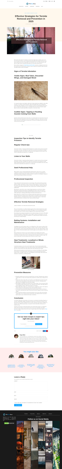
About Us (38, 413)
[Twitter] (45, 1)
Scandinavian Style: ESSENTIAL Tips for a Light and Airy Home (11, 366)
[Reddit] (54, 1)
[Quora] (51, 1)
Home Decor (21, 6)
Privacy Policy (32, 413)
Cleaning (26, 6)
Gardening (38, 6)
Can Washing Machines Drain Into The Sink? (21, 366)
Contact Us (50, 413)
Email (15, 395)
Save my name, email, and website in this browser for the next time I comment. (28, 402)
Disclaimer (26, 413)
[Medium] (49, 1)
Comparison (32, 6)
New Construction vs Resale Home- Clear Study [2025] (50, 365)
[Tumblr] (52, 1)
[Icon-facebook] (43, 1)
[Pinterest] (46, 1)
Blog (42, 6)
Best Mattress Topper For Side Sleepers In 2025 (31, 365)
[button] (43, 331)
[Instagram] (48, 1)
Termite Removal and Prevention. (29, 65)
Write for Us (44, 413)
